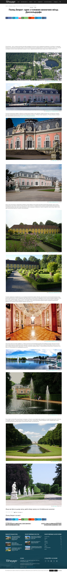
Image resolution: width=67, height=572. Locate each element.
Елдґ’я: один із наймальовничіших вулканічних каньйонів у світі (51, 524)
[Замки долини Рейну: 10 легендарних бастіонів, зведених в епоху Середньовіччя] (8, 537)
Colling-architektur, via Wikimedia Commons (51, 341)
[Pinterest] (48, 561)
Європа (14, 5)
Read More (60, 570)
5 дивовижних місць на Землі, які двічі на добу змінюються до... (36, 547)
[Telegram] (51, 561)
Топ (34, 1)
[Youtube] (57, 561)
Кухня (30, 1)
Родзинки (40, 1)
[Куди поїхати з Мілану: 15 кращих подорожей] (27, 543)
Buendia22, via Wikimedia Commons (52, 370)
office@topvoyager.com (31, 566)
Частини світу (24, 1)
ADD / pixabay (55, 506)
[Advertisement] (33, 34)
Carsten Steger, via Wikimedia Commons (52, 81)
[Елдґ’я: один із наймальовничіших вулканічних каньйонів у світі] (8, 544)
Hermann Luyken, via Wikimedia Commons (54, 292)
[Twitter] (54, 561)
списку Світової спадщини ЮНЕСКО (28, 116)
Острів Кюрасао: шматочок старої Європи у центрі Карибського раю (18, 524)
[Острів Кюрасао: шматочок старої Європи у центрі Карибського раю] (8, 549)
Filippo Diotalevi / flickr (55, 461)
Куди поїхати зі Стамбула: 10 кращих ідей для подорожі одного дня (36, 537)
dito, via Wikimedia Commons (53, 414)
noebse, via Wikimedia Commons (53, 252)
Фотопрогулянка (47, 1)
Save (20, 519)
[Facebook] (45, 561)
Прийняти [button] (51, 570)
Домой (7, 5)
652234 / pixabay (54, 160)
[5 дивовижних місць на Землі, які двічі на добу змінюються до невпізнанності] (27, 548)
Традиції (55, 1)
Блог (19, 1)
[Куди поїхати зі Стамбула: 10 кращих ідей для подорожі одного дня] (27, 537)
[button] (60, 1)
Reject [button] (56, 570)
